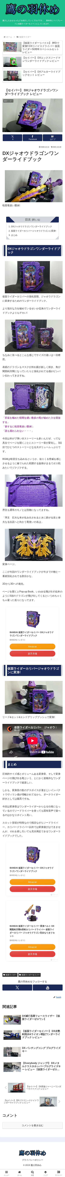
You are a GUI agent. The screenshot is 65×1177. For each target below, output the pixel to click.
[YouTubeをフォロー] (48, 988)
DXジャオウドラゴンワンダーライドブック (31, 226)
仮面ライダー (11, 975)
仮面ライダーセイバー (31, 975)
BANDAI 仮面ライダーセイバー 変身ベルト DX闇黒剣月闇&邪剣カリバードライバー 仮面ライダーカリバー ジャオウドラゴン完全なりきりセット (32, 931)
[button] (58, 678)
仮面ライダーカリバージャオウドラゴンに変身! (33, 231)
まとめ (14, 235)
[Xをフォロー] (17, 988)
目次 (28, 219)
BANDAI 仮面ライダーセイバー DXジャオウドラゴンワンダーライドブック (32, 634)
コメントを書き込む (32, 1125)
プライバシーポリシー (32, 1160)
